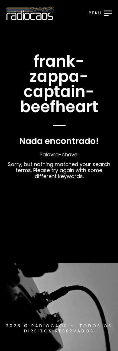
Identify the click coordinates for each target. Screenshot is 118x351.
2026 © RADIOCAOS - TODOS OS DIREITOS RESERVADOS (59, 328)
